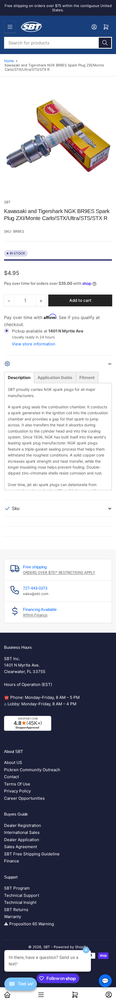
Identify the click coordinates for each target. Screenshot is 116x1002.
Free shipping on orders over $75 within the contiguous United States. (58, 7)
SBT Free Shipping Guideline (32, 853)
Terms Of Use (17, 784)
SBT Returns (16, 909)
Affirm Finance (35, 615)
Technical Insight (20, 902)
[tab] (19, 377)
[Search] (105, 43)
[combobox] (58, 43)
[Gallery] (58, 143)
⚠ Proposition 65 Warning (29, 923)
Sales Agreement (20, 846)
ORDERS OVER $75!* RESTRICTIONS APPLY (59, 572)
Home (9, 61)
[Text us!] (20, 988)
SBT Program (17, 888)
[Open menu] (10, 27)
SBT (7, 202)
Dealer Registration (22, 825)
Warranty (12, 916)
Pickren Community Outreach (32, 769)
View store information (33, 343)
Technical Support (21, 895)
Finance (11, 860)
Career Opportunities (24, 798)
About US (13, 762)
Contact (11, 776)
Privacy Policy (17, 791)
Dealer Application (21, 839)
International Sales (22, 832)
